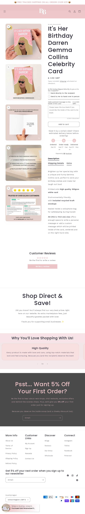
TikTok (67, 446)
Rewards (28, 453)
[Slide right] (47, 363)
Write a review (42, 266)
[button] (4, 11)
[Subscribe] (59, 417)
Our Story (48, 451)
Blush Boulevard (17, 507)
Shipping (63, 81)
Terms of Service (9, 447)
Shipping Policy (12, 458)
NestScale (69, 153)
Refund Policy (11, 463)
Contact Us (29, 458)
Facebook (68, 451)
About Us (9, 441)
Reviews (48, 446)
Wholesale (49, 456)
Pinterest (67, 456)
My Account (30, 443)
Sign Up (28, 448)
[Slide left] (37, 363)
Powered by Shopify (30, 507)
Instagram (68, 441)
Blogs (47, 441)
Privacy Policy (11, 453)
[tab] (53, 159)
